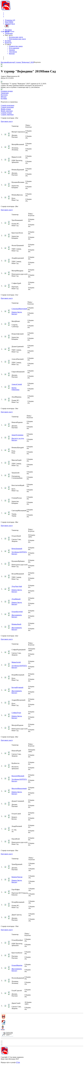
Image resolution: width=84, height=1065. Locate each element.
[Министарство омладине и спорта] (42, 1034)
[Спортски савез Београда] (42, 1022)
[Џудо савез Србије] (42, 1017)
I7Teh (18, 1062)
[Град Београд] (42, 1028)
